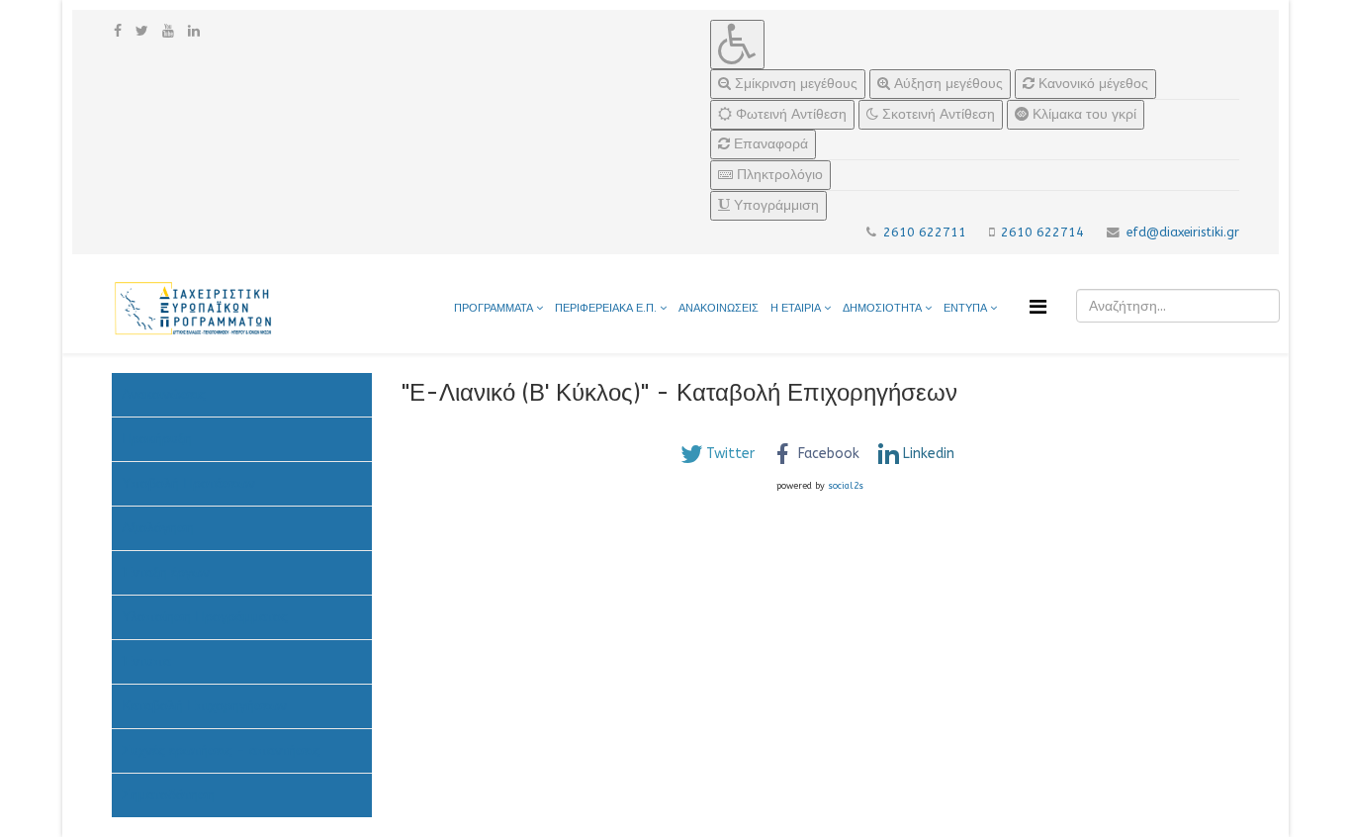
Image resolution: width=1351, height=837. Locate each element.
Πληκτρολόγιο (778, 174)
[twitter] (141, 31)
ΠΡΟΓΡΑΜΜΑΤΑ (493, 308)
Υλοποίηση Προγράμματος (205, 616)
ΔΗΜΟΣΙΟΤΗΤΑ (884, 308)
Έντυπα (146, 661)
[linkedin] (194, 31)
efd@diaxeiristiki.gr (1182, 232)
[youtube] (168, 31)
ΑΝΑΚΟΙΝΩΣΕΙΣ (718, 308)
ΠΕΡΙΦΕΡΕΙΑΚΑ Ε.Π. (606, 308)
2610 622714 (1042, 232)
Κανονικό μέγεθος (1091, 83)
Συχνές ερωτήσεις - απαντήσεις (221, 750)
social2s (845, 486)
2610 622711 (924, 232)
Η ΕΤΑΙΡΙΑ (795, 308)
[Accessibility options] (737, 44)
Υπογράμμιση (774, 205)
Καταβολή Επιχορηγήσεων (204, 706)
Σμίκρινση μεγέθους (794, 83)
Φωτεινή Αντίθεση (789, 114)
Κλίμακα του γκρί (1082, 114)
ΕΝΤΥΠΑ (967, 308)
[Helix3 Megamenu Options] (1038, 307)
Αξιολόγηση (158, 527)
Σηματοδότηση (168, 795)
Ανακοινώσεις (164, 394)
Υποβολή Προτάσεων (188, 483)
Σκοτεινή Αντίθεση (936, 114)
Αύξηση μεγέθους (946, 83)
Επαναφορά (769, 144)
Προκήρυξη (157, 438)
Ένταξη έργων (166, 572)
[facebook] (118, 31)
